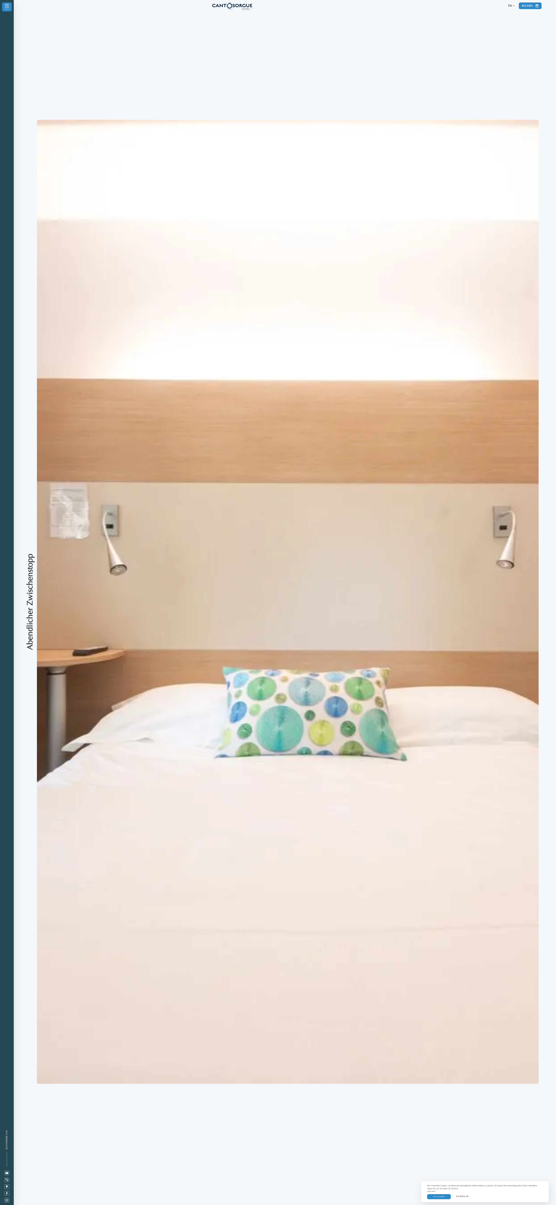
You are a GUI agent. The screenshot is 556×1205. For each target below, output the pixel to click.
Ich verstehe (439, 1197)
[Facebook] (7, 1193)
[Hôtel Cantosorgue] (359, 5)
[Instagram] (7, 1200)
